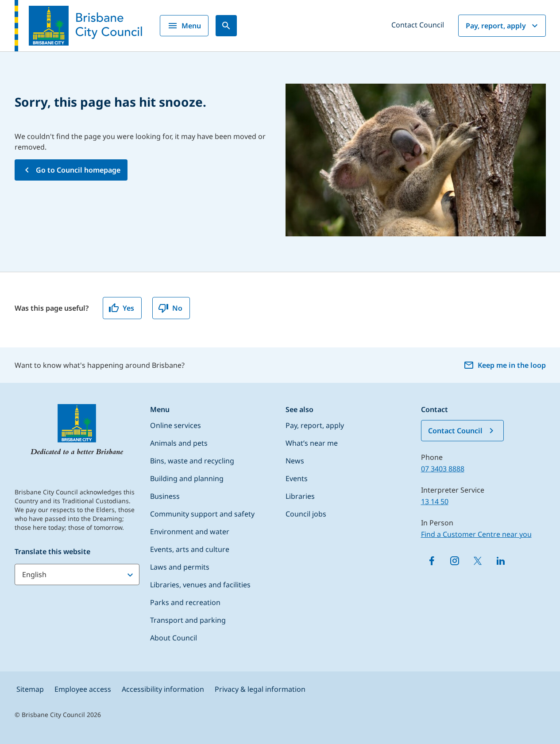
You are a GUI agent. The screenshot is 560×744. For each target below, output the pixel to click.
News (295, 461)
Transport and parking (188, 620)
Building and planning (187, 478)
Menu (191, 26)
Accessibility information (163, 689)
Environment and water (189, 531)
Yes (128, 308)
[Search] (226, 25)
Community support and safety (202, 514)
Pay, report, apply (496, 26)
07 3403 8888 (442, 469)
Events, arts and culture (189, 549)
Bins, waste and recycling (192, 461)
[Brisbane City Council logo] (78, 25)
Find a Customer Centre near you (476, 534)
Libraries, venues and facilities (200, 585)
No (177, 308)
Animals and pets (179, 443)
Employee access (82, 689)
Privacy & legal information (260, 689)
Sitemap (30, 689)
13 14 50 (434, 501)
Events (297, 478)
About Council (173, 638)
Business (165, 496)
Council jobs (306, 514)
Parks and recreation (185, 602)
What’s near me (312, 443)
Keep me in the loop (512, 365)
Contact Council (417, 25)
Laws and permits (179, 567)
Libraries (300, 496)
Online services (175, 425)
